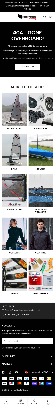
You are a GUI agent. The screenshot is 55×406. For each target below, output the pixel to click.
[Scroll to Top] (50, 392)
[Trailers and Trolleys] (41, 190)
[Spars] (14, 274)
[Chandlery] (41, 109)
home (22, 50)
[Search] (44, 17)
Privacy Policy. (34, 348)
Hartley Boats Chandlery (20, 390)
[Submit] (50, 341)
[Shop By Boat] (14, 109)
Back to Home (27, 67)
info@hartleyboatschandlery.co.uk (25, 310)
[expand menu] (3, 17)
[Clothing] (41, 234)
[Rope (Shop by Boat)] (14, 190)
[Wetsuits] (14, 234)
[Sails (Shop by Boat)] (14, 150)
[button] (50, 17)
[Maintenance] (41, 274)
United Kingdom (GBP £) (39, 372)
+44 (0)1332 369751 (21, 314)
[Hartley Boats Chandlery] (26, 17)
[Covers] (41, 150)
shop (47, 50)
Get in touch (19, 58)
